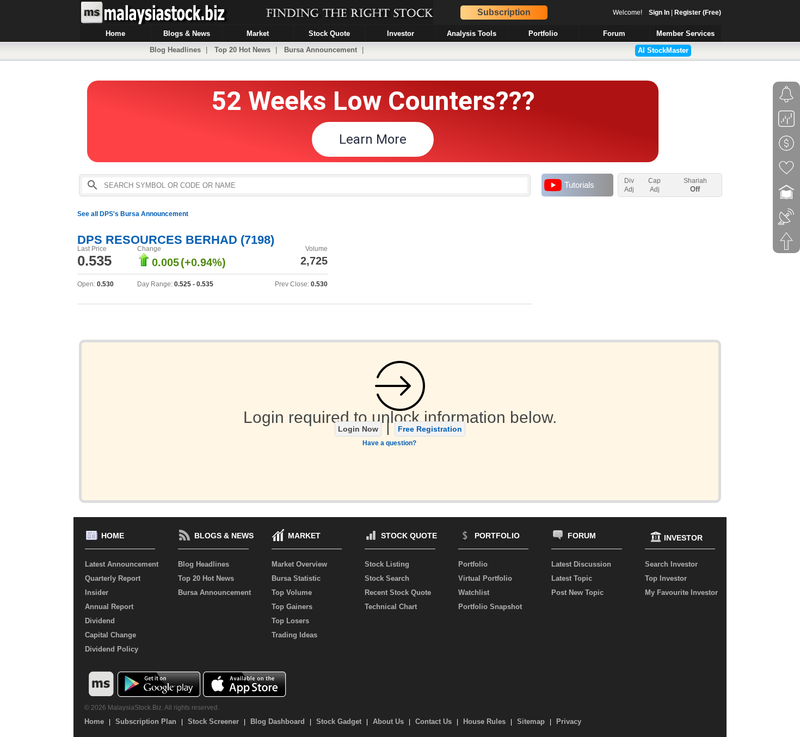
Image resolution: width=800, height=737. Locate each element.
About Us (388, 721)
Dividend (100, 621)
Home (94, 721)
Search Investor (671, 564)
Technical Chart (391, 607)
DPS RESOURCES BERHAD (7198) (175, 240)
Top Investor (666, 578)
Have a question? (389, 443)
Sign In (659, 12)
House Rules (484, 721)
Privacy (568, 721)
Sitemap (531, 721)
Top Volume (292, 592)
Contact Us (433, 721)
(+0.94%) (203, 262)
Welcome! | (667, 12)
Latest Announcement (121, 564)
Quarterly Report (112, 578)
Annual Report (109, 607)
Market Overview (299, 564)
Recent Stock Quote (398, 592)
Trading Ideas (294, 635)
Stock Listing (387, 564)
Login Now (358, 429)
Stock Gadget (338, 721)
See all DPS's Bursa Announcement (132, 214)
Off (695, 189)
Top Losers (290, 621)
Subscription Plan (145, 721)
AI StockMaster (663, 50)
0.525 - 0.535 (193, 284)
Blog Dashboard (277, 721)
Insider (96, 592)
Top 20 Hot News (242, 50)
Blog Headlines (175, 50)
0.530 (105, 284)
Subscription (504, 12)
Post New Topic (577, 592)
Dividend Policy (111, 649)
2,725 (314, 261)
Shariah (695, 185)
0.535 (94, 261)
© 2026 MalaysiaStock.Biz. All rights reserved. (151, 707)
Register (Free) (697, 12)
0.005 (165, 262)
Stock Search (387, 578)
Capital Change (110, 635)
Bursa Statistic (296, 578)
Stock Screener (213, 721)
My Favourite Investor (681, 592)
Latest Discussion (581, 564)
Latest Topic (571, 578)
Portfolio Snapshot (490, 607)
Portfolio (473, 564)
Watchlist (473, 592)
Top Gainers (292, 607)
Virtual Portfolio (485, 578)
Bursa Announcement (320, 50)
